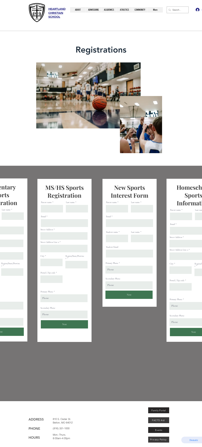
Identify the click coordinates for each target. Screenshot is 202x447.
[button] (78, 10)
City (42, 256)
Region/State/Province (10, 264)
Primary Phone (47, 292)
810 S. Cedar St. (62, 419)
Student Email (112, 247)
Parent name (46, 202)
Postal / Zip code (48, 273)
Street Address (47, 229)
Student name (112, 232)
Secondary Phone (48, 308)
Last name (6, 210)
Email (43, 216)
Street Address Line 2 (50, 242)
